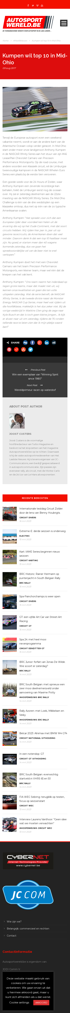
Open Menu (63, 23)
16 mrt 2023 (25, 521)
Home (5, 40)
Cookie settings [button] (19, 1002)
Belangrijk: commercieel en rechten (28, 928)
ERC (40, 720)
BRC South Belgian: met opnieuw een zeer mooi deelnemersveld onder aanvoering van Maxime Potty (42, 688)
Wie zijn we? (14, 921)
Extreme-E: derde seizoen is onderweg (42, 531)
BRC (21, 583)
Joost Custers (20, 433)
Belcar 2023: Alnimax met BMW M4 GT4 (43, 733)
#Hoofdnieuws (20, 40)
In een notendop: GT (31, 753)
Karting (33, 560)
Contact (11, 935)
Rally (27, 583)
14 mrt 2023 (25, 674)
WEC (31, 805)
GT (30, 626)
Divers (32, 517)
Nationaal (35, 738)
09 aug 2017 (9, 68)
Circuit (23, 517)
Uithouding (48, 738)
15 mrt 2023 (25, 539)
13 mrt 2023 (25, 809)
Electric (24, 536)
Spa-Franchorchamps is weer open (39, 596)
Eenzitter (35, 648)
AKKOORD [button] (41, 1002)
